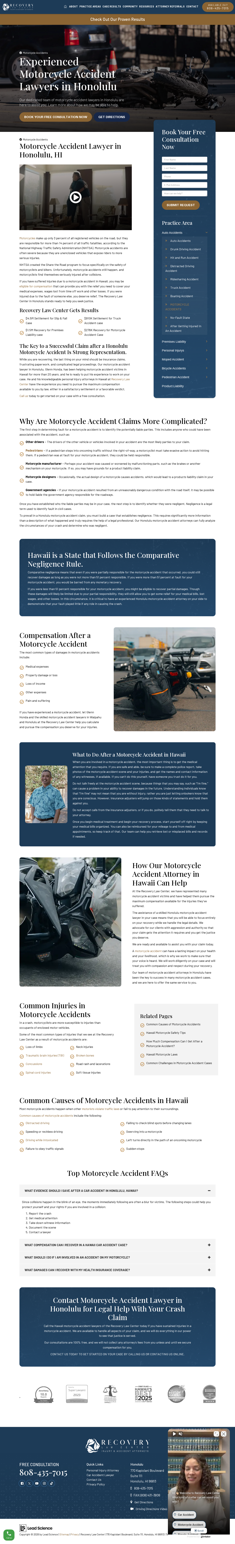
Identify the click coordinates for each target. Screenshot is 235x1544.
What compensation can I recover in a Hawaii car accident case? (76, 1245)
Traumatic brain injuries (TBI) (45, 1055)
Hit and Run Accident (184, 257)
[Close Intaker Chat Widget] (223, 1434)
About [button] (73, 6)
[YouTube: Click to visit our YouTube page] (36, 1483)
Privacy (75, 1534)
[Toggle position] (216, 1434)
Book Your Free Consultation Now (55, 117)
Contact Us (94, 1479)
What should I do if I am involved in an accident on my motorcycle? (77, 1257)
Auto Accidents (180, 241)
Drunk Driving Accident (185, 249)
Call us (24, 396)
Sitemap (64, 1534)
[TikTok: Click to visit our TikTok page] (51, 1483)
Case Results (112, 6)
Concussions (34, 1064)
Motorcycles (27, 238)
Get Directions (111, 117)
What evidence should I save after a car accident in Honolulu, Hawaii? (81, 1191)
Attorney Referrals (170, 6)
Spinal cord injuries (38, 1072)
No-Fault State (180, 317)
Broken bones (85, 1055)
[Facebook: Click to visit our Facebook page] (22, 1483)
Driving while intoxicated (42, 1140)
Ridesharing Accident (184, 279)
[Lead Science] (35, 1528)
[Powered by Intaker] (206, 1537)
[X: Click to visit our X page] (29, 1483)
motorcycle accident (148, 951)
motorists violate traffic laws (100, 1109)
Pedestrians (34, 450)
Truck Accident (180, 287)
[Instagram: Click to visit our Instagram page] (44, 1483)
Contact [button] (192, 6)
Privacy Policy (96, 1484)
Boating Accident (181, 296)
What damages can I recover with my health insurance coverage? (77, 1270)
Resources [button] (146, 6)
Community (130, 6)
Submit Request (181, 205)
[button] (76, 202)
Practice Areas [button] (90, 6)
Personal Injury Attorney (103, 1470)
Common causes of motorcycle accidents (46, 1115)
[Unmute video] (174, 1434)
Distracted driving (37, 1123)
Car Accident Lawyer (100, 1475)
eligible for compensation (36, 286)
